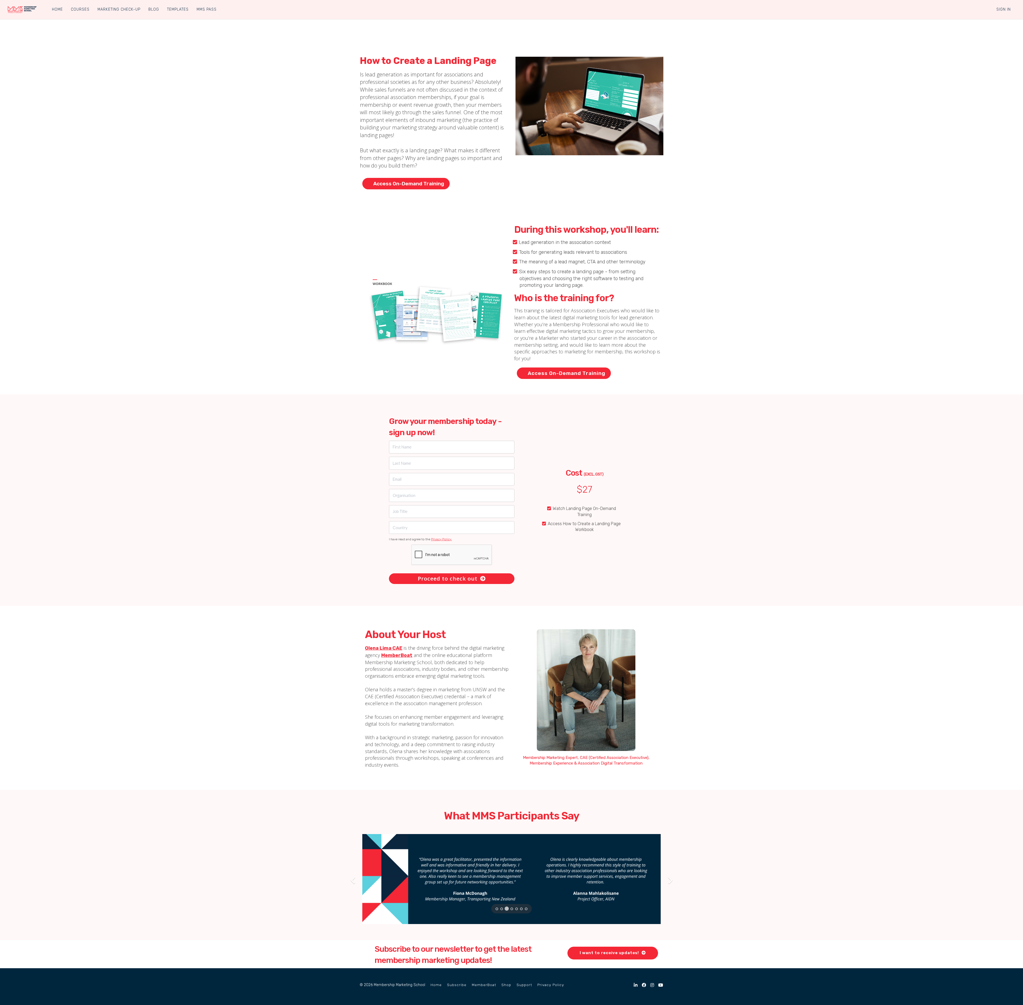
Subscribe (456, 985)
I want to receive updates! (609, 952)
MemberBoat (484, 985)
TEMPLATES (178, 9)
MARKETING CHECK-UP (119, 9)
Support (524, 985)
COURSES (80, 9)
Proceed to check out (447, 578)
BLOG (153, 9)
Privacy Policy (550, 985)
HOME (57, 9)
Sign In (1003, 9)
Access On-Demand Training (408, 184)
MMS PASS (207, 9)
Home (436, 985)
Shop (506, 985)
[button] (351, 879)
